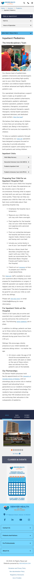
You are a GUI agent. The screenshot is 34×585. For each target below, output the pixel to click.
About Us (6, 551)
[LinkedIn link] (12, 520)
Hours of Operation (9, 25)
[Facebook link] (4, 520)
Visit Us (5, 21)
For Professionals (9, 543)
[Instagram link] (29, 520)
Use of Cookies (17, 578)
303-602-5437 (15, 299)
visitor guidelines (22, 322)
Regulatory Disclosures (17, 575)
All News (16, 454)
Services (10, 8)
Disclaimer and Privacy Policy (17, 568)
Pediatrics (19, 8)
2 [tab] (14, 450)
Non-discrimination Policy (17, 571)
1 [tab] (11, 450)
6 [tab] (22, 450)
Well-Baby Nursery (10, 157)
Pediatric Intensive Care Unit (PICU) (15, 172)
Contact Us (6, 528)
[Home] (8, 3)
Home (3, 8)
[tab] (7, 415)
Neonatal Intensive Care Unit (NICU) (15, 162)
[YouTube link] (21, 520)
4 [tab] (18, 450)
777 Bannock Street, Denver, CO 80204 (17, 515)
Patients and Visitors (10, 535)
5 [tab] (20, 450)
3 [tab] (16, 450)
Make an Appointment (10, 16)
